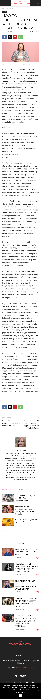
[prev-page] (3, 530)
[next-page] (7, 530)
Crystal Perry (20, 450)
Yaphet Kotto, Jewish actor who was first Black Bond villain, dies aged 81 (26, 602)
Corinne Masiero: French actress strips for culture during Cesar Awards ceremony (26, 620)
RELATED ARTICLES (9, 490)
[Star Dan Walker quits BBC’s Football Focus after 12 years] (8, 552)
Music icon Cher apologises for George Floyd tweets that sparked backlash (26, 568)
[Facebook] (4, 37)
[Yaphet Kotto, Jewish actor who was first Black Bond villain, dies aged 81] (8, 601)
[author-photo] (20, 447)
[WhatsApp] (20, 37)
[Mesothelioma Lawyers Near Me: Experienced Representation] (8, 498)
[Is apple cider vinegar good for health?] (8, 522)
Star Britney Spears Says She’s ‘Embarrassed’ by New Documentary (26, 585)
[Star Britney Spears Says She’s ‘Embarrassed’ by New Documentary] (8, 584)
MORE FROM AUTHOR (27, 490)
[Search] (38, 3)
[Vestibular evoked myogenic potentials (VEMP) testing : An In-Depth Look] (8, 509)
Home (4, 8)
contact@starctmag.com (25, 668)
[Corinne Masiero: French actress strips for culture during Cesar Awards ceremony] (8, 618)
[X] (10, 37)
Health (10, 8)
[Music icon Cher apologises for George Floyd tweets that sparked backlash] (8, 567)
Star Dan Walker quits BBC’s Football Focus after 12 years (26, 552)
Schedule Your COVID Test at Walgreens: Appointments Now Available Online (31, 424)
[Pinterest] (15, 37)
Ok (21, 695)
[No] (38, 691)
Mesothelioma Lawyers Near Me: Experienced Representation (25, 498)
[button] (4, 3)
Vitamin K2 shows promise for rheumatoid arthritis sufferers (11, 423)
